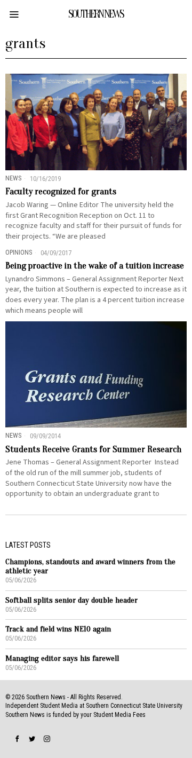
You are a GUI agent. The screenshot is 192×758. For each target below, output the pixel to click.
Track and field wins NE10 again (58, 629)
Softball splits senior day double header (71, 600)
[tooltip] (17, 738)
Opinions (18, 252)
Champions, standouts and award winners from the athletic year (90, 566)
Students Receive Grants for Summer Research (93, 449)
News (13, 178)
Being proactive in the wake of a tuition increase (94, 266)
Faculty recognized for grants (60, 191)
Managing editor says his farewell (62, 658)
